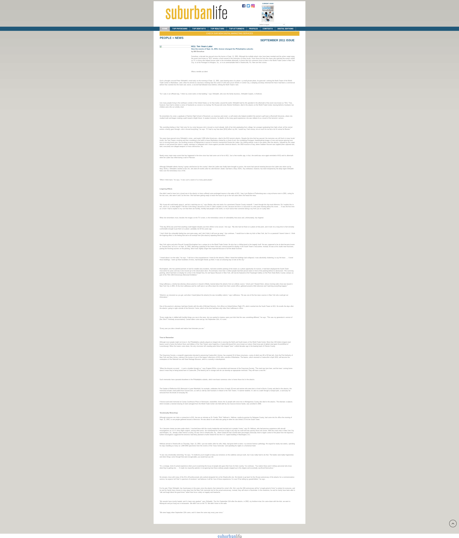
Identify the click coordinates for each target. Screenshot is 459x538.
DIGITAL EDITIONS (285, 29)
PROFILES (253, 29)
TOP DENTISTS (199, 29)
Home (164, 29)
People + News (171, 37)
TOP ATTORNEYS (236, 29)
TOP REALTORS (217, 29)
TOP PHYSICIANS (179, 29)
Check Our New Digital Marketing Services (229, 33)
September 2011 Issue (277, 40)
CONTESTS (268, 29)
